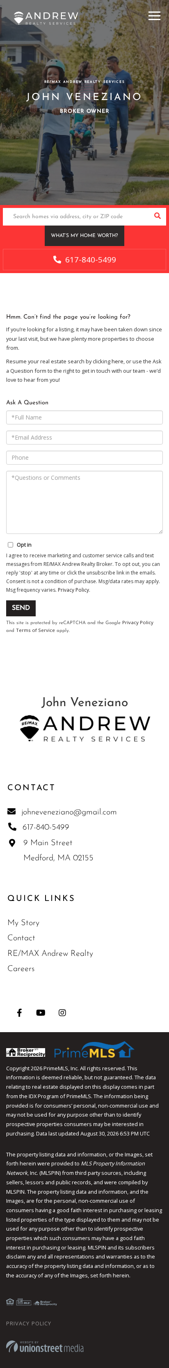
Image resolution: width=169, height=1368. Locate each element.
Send (21, 608)
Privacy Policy (73, 589)
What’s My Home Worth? (84, 235)
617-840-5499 (89, 259)
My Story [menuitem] (23, 923)
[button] (157, 217)
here (117, 361)
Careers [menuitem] (20, 969)
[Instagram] (62, 1012)
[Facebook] (19, 1012)
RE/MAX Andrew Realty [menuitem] (50, 954)
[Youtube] (41, 1012)
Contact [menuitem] (21, 938)
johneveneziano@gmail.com (69, 812)
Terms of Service (35, 630)
